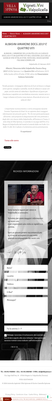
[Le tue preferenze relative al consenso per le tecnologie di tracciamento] (47, 396)
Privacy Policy (10, 394)
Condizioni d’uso (21, 394)
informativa (36, 340)
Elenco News (15, 33)
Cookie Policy (33, 394)
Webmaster (43, 394)
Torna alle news (11, 140)
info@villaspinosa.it (44, 372)
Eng (49, 21)
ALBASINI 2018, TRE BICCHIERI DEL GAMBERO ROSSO (30, 399)
